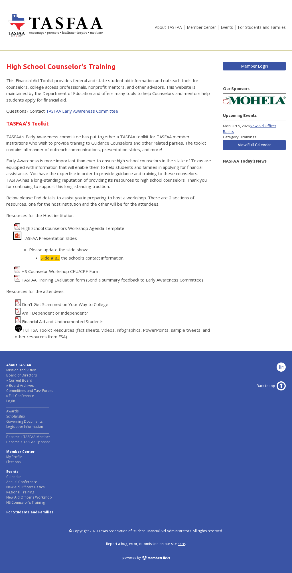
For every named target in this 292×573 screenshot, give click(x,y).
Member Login (254, 66)
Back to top (266, 385)
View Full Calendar (254, 145)
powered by (132, 557)
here (181, 543)
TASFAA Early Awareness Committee (82, 111)
